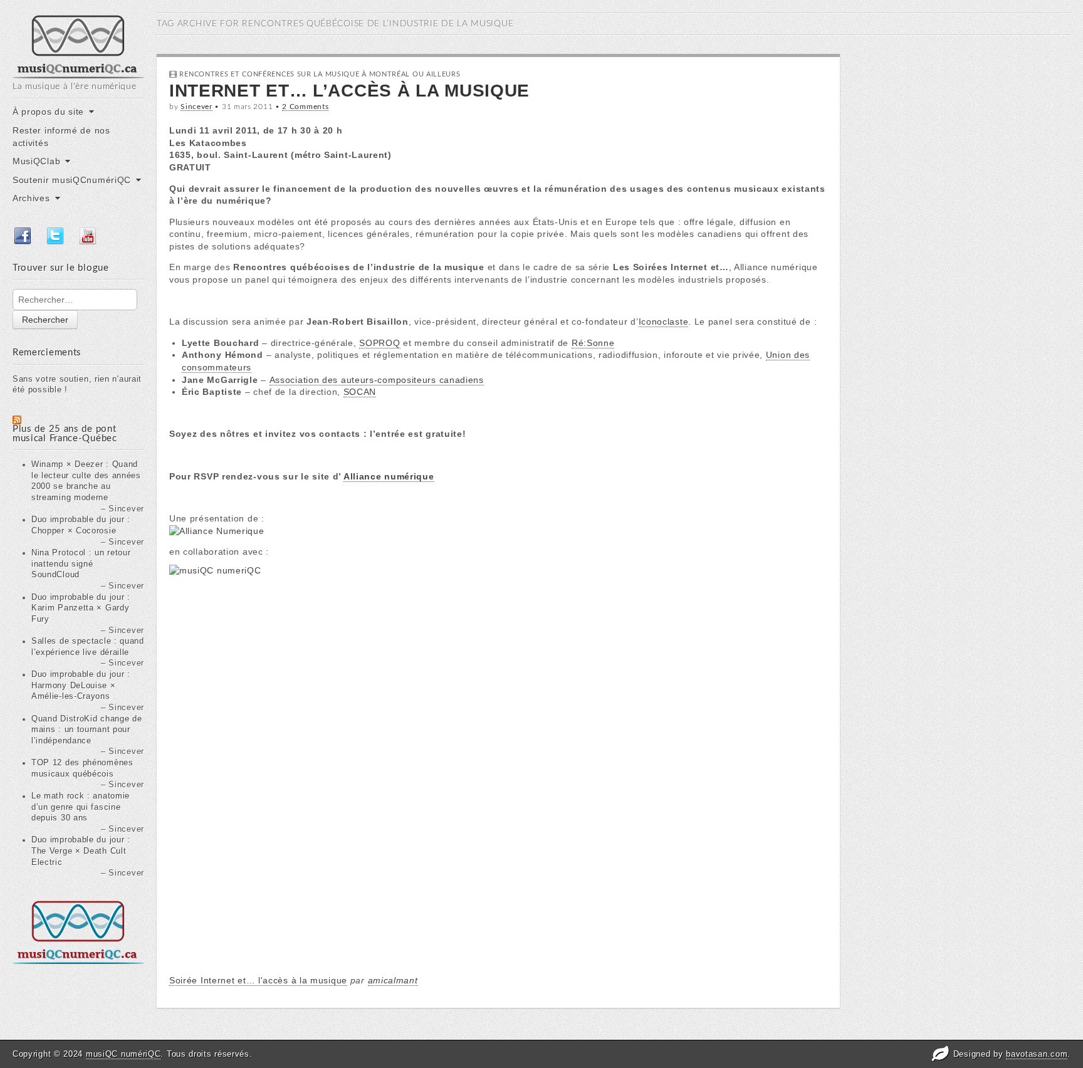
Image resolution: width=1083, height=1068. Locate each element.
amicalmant (393, 980)
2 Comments (305, 106)
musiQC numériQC (123, 1054)
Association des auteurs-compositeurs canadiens (376, 380)
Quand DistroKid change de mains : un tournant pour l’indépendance (86, 730)
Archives (31, 198)
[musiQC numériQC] (78, 45)
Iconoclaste (664, 322)
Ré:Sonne (593, 343)
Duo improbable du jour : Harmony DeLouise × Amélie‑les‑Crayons (80, 685)
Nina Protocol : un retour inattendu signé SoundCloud (81, 563)
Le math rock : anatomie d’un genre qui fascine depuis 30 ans (80, 807)
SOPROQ (379, 343)
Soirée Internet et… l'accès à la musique (258, 980)
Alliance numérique (388, 476)
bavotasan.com (1036, 1054)
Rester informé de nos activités (61, 136)
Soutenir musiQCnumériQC (72, 180)
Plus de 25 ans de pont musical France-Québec (65, 433)
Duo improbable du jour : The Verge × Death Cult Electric (80, 850)
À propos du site (48, 112)
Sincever (196, 106)
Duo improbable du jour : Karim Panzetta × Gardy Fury (80, 608)
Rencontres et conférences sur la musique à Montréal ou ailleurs (319, 74)
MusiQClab (36, 161)
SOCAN (360, 392)
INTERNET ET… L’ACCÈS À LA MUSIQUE (349, 90)
